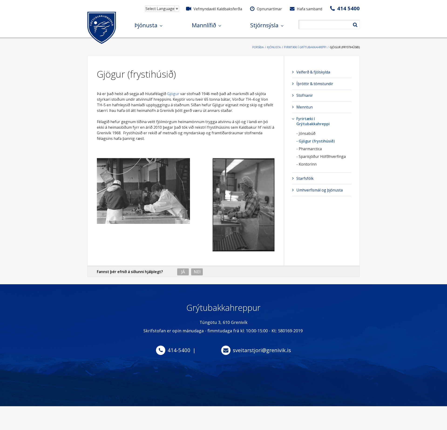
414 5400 (348, 8)
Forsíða (258, 47)
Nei (197, 271)
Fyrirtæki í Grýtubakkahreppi (305, 47)
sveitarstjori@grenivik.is (262, 350)
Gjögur (173, 93)
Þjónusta (274, 47)
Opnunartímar (269, 8)
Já (183, 271)
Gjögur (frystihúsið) (345, 47)
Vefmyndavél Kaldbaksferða (217, 8)
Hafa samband (309, 8)
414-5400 (179, 350)
